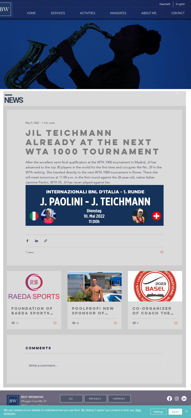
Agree (175, 412)
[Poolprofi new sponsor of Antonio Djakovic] (95, 286)
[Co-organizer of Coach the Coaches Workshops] (155, 286)
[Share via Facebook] (27, 241)
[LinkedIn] (184, 398)
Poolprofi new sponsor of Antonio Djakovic (93, 310)
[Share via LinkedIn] (36, 241)
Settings (158, 412)
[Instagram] (176, 398)
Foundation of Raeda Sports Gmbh (32, 310)
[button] (177, 92)
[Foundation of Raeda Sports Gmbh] (34, 286)
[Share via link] (45, 241)
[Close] (186, 411)
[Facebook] (169, 398)
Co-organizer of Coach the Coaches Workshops (152, 310)
